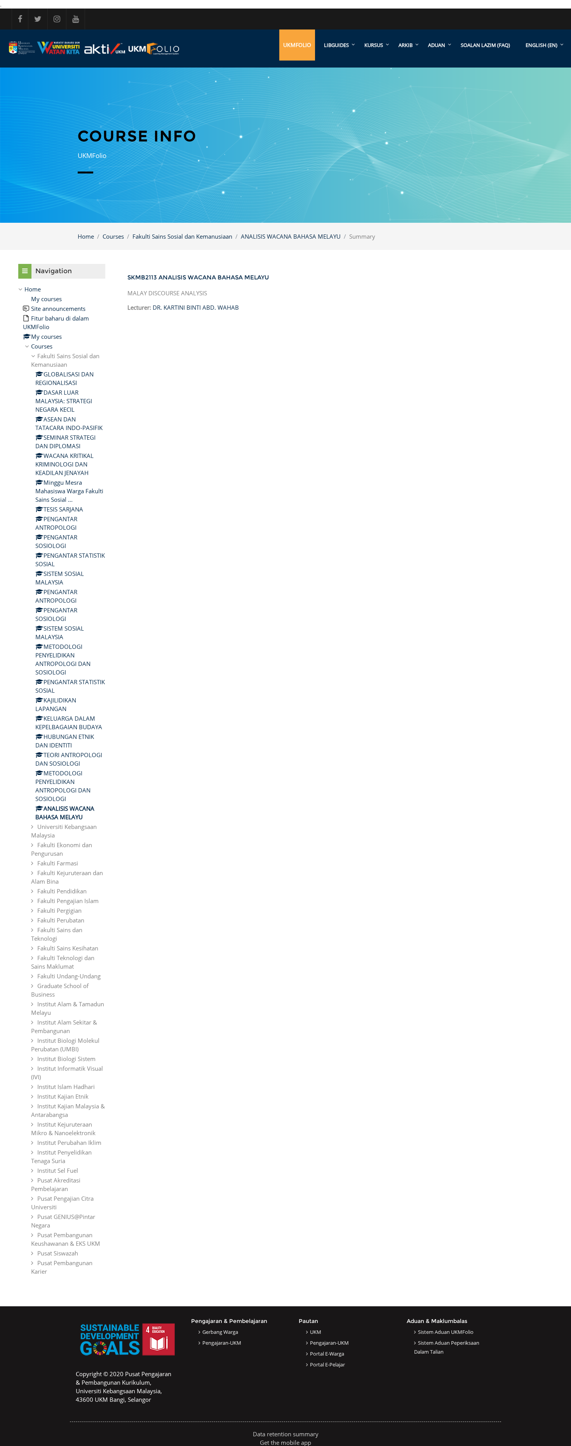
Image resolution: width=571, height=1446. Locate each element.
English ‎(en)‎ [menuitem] (541, 45)
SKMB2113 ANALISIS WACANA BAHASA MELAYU (198, 277)
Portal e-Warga (327, 1353)
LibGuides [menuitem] (336, 45)
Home (86, 236)
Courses (113, 236)
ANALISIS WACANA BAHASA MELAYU (291, 236)
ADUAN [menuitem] (436, 45)
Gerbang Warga (220, 1331)
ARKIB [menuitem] (406, 45)
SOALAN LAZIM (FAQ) (485, 45)
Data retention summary (286, 1434)
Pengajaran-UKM (221, 1342)
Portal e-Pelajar (327, 1364)
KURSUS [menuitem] (373, 45)
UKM (315, 1331)
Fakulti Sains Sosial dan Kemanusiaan (182, 236)
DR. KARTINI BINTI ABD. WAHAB (196, 307)
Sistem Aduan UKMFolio (446, 1331)
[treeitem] (61, 780)
